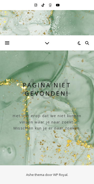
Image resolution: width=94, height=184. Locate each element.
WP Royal (60, 174)
